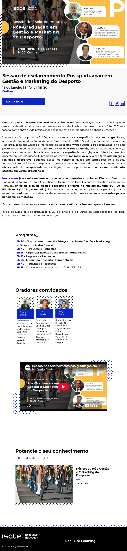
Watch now (14, 101)
